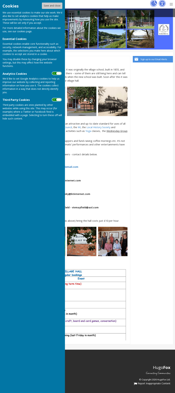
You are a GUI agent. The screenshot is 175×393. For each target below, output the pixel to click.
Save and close (52, 5)
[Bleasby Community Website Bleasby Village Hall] (81, 101)
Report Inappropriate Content (153, 383)
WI (79, 127)
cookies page (24, 31)
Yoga (88, 131)
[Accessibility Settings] (162, 3)
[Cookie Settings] (153, 3)
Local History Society (98, 127)
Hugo (161, 367)
